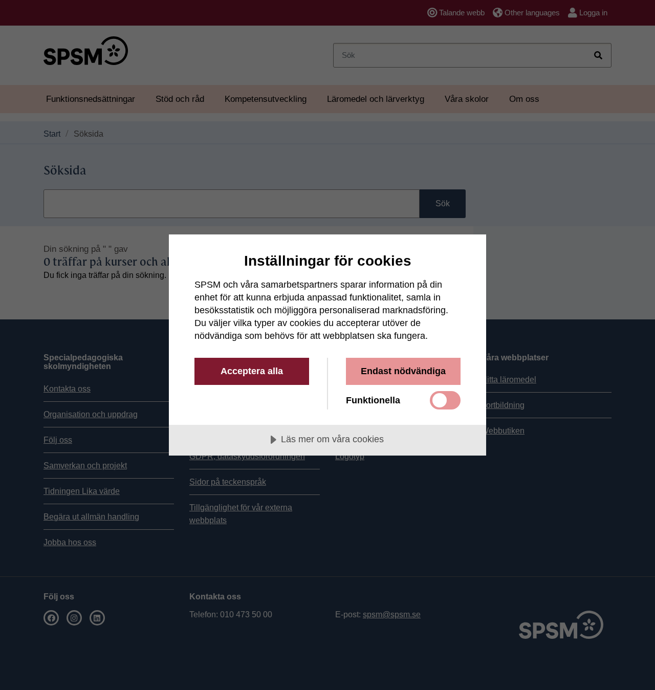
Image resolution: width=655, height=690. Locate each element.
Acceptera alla (252, 371)
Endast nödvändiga (403, 371)
